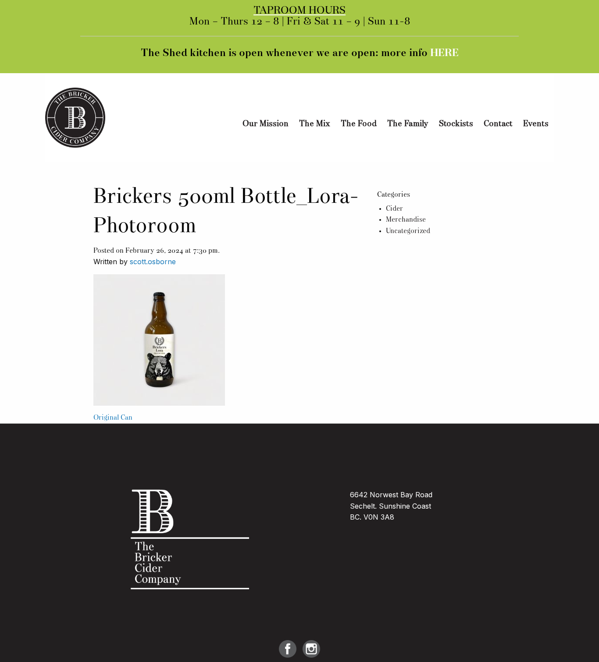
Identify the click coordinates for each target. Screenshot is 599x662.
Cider (394, 208)
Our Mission (265, 124)
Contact (498, 124)
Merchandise (406, 219)
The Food (359, 124)
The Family (407, 124)
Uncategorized (408, 231)
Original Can (112, 417)
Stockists (456, 124)
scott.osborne (153, 261)
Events (536, 124)
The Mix (314, 124)
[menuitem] (265, 124)
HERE (444, 53)
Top (578, 641)
